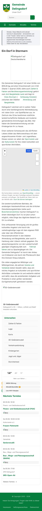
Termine (33, 25)
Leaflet (26, 190)
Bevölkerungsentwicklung (21, 91)
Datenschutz (34, 507)
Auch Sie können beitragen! (23, 199)
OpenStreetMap (35, 190)
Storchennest (13, 362)
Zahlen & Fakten (14, 323)
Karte (29, 151)
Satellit (35, 151)
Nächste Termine (12, 396)
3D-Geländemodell (16, 340)
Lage (10, 329)
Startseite (12, 25)
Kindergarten (13, 351)
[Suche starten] (32, 17)
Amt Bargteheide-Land (15, 94)
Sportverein (30, 139)
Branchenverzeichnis (10, 212)
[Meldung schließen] (37, 32)
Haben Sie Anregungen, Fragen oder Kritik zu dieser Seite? (21, 502)
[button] (4, 150)
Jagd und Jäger (14, 356)
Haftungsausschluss (20, 507)
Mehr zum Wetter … (19, 378)
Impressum (7, 507)
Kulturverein (10, 142)
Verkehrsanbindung (16, 345)
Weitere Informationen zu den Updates (19, 41)
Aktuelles (23, 25)
